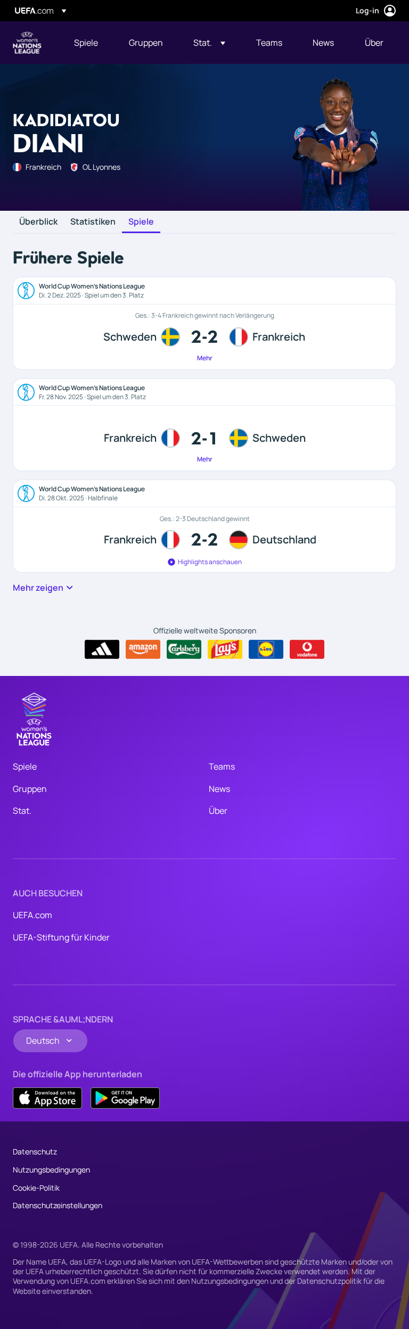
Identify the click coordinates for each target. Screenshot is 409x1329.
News (219, 789)
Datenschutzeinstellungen (57, 1205)
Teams (222, 766)
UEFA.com (32, 915)
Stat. (22, 810)
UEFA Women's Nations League (27, 42)
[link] (86, 42)
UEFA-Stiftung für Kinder (61, 937)
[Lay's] (225, 649)
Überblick (38, 222)
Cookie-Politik (36, 1188)
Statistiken (93, 222)
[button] (209, 42)
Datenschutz (35, 1151)
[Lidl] (266, 649)
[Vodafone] (307, 649)
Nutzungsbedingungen (51, 1170)
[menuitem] (88, 42)
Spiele (141, 222)
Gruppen (30, 789)
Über (218, 810)
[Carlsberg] (184, 649)
